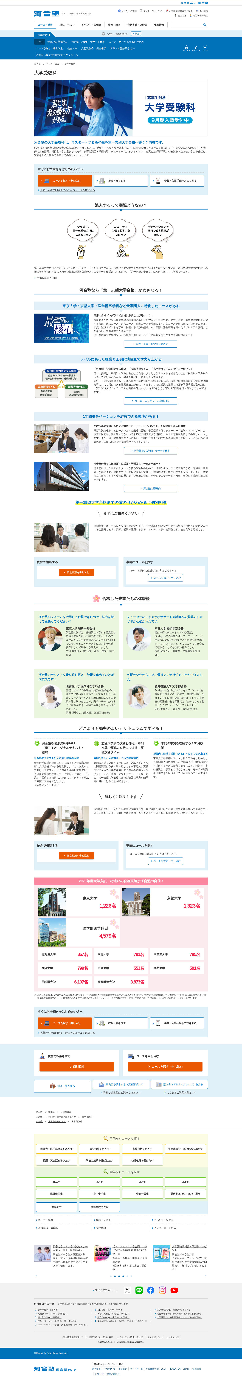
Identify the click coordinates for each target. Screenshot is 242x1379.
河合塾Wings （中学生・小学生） (113, 1317)
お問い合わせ (113, 1374)
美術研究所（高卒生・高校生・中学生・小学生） (120, 1321)
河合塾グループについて (104, 1369)
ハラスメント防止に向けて (130, 1337)
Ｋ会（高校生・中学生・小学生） (113, 1313)
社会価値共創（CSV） (156, 1369)
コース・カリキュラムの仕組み (126, 41)
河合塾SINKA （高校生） (49, 1317)
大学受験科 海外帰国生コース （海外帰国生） (179, 1317)
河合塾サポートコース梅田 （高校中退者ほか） (179, 1313)
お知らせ (99, 1374)
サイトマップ (172, 1337)
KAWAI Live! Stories (179, 1369)
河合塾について (105, 1341)
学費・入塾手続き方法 (122, 48)
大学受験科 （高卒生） (49, 1310)
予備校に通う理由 (57, 41)
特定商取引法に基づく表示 (100, 1337)
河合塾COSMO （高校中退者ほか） (174, 1310)
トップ (39, 41)
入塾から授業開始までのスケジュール (57, 54)
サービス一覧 (136, 1369)
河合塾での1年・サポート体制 (88, 41)
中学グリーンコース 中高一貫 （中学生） (57, 1321)
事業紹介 (123, 1369)
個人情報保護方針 (71, 1337)
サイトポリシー (154, 1337)
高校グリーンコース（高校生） (52, 1313)
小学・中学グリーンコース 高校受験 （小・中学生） (63, 1325)
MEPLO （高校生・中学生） (111, 1310)
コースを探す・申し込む (49, 48)
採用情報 (196, 1369)
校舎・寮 (72, 48)
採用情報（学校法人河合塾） (130, 1341)
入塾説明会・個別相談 (93, 48)
